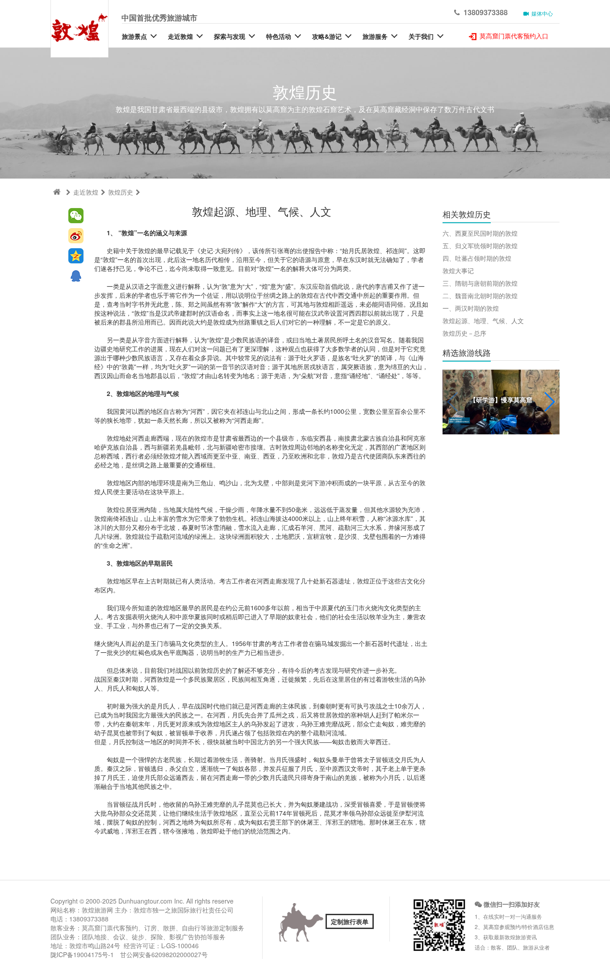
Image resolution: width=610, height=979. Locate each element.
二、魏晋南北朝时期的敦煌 (480, 295)
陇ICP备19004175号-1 (82, 954)
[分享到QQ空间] (76, 256)
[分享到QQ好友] (76, 276)
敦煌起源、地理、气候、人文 (483, 320)
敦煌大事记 (458, 270)
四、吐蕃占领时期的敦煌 (477, 258)
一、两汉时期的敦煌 (471, 308)
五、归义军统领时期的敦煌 (480, 245)
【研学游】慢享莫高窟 (501, 399)
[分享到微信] (76, 216)
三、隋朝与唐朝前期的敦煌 (480, 283)
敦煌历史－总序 (464, 333)
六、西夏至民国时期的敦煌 (480, 233)
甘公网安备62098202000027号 (164, 954)
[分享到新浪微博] (76, 236)
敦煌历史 (120, 191)
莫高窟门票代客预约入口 (513, 35)
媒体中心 (541, 13)
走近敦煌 (85, 191)
